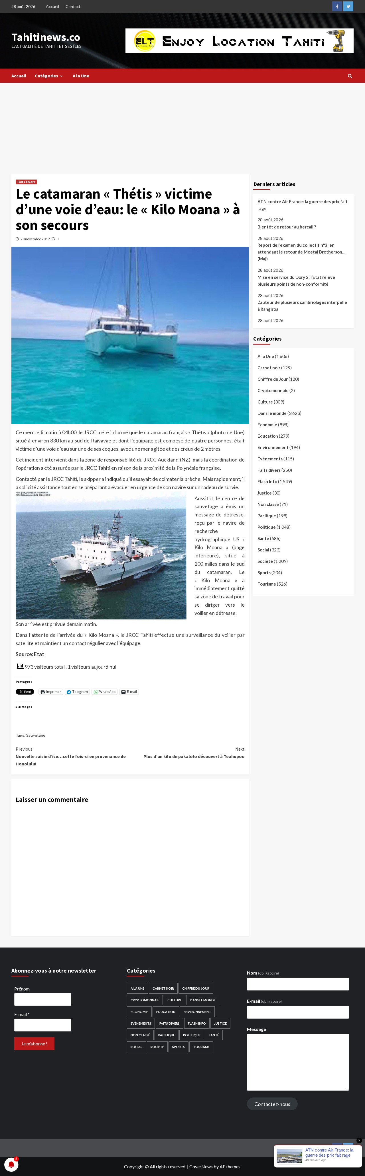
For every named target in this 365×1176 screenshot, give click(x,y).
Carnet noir (268, 367)
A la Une (81, 76)
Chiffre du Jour (272, 379)
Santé (263, 538)
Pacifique (266, 515)
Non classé (268, 504)
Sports (264, 572)
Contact (73, 6)
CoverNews (201, 1166)
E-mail (22, 1014)
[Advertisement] (182, 125)
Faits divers (26, 182)
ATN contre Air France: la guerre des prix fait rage (302, 205)
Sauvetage (35, 735)
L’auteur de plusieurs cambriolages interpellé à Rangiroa (302, 306)
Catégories (46, 76)
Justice (264, 492)
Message (256, 1029)
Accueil (52, 6)
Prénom (22, 988)
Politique (266, 527)
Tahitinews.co (45, 37)
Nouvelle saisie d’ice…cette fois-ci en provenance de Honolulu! (71, 756)
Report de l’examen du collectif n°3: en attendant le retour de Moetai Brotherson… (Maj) (301, 251)
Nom (263, 972)
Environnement (273, 447)
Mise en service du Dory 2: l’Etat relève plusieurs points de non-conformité (296, 281)
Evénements (270, 458)
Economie (267, 424)
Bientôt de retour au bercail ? (286, 226)
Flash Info (267, 481)
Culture (265, 401)
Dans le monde (272, 413)
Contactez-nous (272, 1104)
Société (265, 561)
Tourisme (266, 583)
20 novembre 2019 (35, 239)
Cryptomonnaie (273, 390)
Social (263, 549)
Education (267, 435)
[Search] (350, 75)
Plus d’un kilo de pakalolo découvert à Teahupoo (193, 752)
